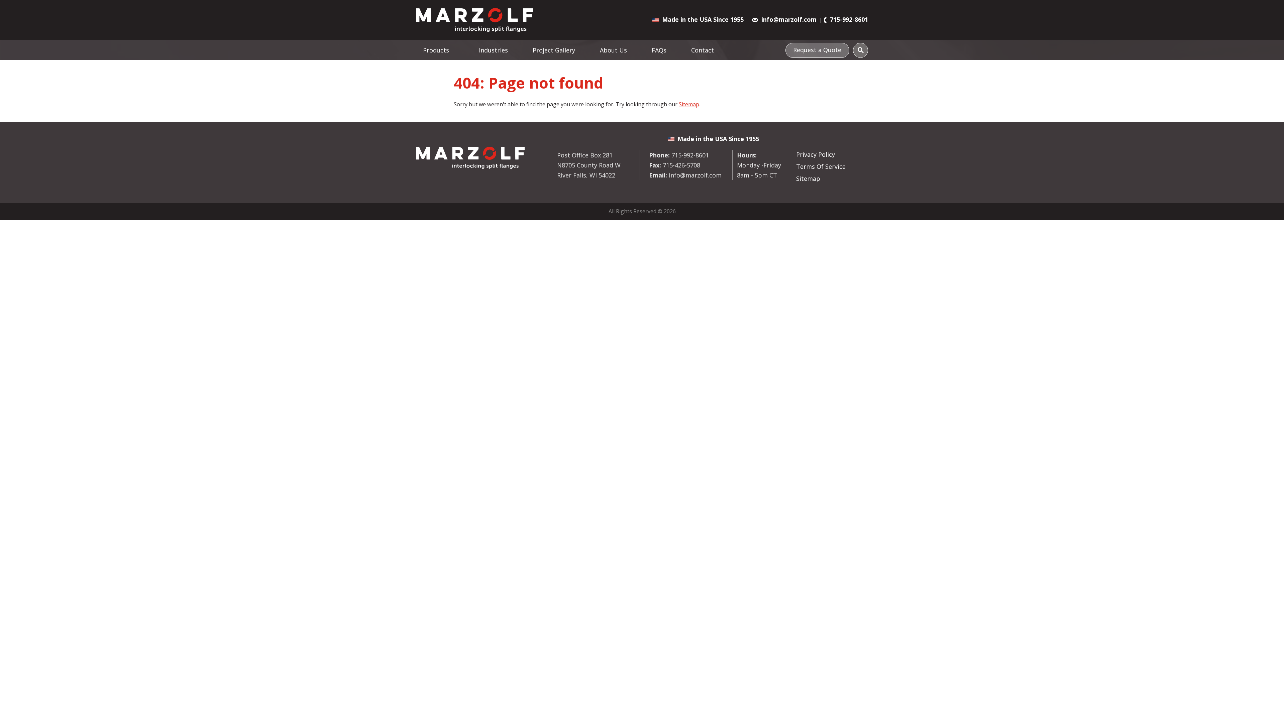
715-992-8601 (849, 19)
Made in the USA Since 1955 (703, 19)
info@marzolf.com (789, 19)
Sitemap (689, 104)
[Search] (860, 50)
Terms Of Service (821, 166)
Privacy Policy (815, 154)
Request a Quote (817, 50)
